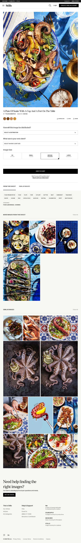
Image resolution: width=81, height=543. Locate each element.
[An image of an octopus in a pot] (21, 369)
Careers (48, 539)
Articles (5, 511)
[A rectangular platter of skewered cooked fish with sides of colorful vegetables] (21, 277)
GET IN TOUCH (9, 494)
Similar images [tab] (24, 186)
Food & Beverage (8, 204)
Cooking (17, 204)
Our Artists (6, 509)
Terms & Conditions (38, 539)
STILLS (47, 523)
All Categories (7, 514)
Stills (18, 1)
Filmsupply (12, 1)
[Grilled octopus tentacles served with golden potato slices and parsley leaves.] (13, 328)
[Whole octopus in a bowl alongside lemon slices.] (59, 369)
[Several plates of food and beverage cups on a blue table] (16, 237)
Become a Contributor (29, 516)
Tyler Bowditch (10, 114)
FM (46, 506)
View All (75, 215)
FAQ (23, 509)
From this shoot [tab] (9, 186)
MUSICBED (49, 518)
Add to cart (40, 171)
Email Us (24, 511)
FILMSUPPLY (49, 512)
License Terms (27, 539)
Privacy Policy (17, 539)
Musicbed (4, 1)
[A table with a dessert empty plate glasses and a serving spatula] (42, 237)
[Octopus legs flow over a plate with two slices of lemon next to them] (14, 451)
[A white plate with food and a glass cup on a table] (65, 415)
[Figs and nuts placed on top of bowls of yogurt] (67, 237)
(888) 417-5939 (75, 1)
